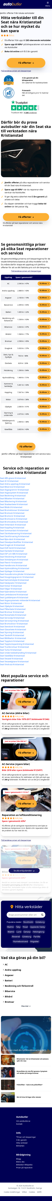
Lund (19, 931)
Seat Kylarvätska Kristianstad (13, 591)
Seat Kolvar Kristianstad (11, 585)
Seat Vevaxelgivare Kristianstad (14, 661)
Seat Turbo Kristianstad (10, 650)
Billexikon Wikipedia (24, 1165)
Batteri (8, 980)
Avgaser (9, 975)
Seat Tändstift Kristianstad (12, 635)
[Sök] (42, 915)
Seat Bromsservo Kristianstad (13, 519)
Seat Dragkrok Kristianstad (12, 545)
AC (6, 964)
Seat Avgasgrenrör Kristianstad (14, 489)
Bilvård (8, 996)
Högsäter (34, 941)
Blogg (18, 1159)
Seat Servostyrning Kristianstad (14, 620)
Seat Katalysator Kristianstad (13, 583)
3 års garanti (21, 1140)
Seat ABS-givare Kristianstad (13, 478)
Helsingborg (38, 931)
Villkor (24, 1192)
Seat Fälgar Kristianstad (11, 588)
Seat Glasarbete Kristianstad (13, 629)
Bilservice (10, 991)
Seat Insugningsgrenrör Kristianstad (16, 577)
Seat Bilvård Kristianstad (11, 507)
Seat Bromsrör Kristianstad (12, 516)
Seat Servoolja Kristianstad (12, 618)
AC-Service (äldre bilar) (15, 713)
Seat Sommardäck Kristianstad (14, 530)
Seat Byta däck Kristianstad (12, 539)
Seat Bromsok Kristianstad (12, 513)
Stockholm (28, 922)
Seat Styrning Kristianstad (12, 632)
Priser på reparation (24, 1167)
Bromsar (9, 1001)
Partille (37, 936)
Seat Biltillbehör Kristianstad (13, 638)
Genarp (27, 931)
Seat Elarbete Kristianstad (12, 551)
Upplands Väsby (37, 927)
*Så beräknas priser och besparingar (16, 71)
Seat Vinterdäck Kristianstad (13, 524)
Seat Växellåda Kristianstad (12, 655)
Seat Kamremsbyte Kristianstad (14, 580)
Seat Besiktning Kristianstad (13, 495)
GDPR (39, 1192)
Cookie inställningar (12, 1192)
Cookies (32, 1192)
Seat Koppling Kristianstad (12, 527)
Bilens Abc (20, 1162)
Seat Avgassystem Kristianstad (14, 492)
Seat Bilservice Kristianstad (12, 487)
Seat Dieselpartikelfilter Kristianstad (16, 542)
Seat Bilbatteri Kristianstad (12, 498)
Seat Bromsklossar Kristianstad (14, 510)
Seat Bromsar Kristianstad (12, 612)
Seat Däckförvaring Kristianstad (14, 536)
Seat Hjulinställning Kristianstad (14, 568)
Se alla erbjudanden (23, 870)
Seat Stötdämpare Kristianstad (14, 559)
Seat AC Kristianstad (9, 481)
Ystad (25, 927)
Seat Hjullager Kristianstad (12, 571)
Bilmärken (20, 1146)
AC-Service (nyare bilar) (16, 764)
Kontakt (19, 1124)
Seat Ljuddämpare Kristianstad (14, 597)
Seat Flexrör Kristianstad (11, 562)
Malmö (10, 927)
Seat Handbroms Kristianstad (13, 565)
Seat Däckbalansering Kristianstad (15, 533)
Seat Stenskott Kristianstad (12, 626)
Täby (18, 927)
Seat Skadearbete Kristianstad (14, 504)
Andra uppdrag (13, 969)
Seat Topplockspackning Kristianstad (17, 644)
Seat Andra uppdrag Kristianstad (15, 484)
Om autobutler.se (23, 1121)
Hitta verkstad (21, 1143)
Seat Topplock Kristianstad (12, 641)
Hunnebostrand (20, 941)
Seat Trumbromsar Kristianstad (14, 647)
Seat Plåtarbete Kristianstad (13, 609)
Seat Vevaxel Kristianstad (11, 658)
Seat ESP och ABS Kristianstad (13, 553)
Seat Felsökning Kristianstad (13, 556)
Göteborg (40, 922)
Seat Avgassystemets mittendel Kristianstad (20, 600)
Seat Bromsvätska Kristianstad (14, 521)
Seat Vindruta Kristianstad (12, 664)
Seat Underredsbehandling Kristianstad (18, 652)
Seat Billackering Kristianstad (13, 501)
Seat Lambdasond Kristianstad (14, 594)
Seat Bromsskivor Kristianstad (14, 623)
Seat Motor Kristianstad (11, 603)
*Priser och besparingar (26, 1137)
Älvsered (16, 936)
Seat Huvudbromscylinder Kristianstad (17, 574)
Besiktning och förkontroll (19, 985)
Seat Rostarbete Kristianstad (13, 615)
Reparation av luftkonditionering (22, 815)
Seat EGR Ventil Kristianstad (12, 548)
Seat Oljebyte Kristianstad (12, 606)
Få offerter (43, 283)
